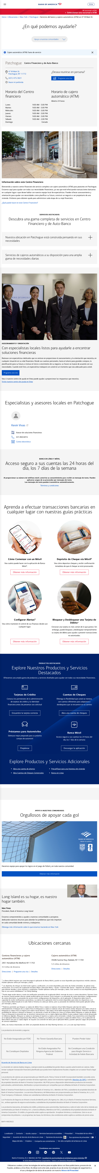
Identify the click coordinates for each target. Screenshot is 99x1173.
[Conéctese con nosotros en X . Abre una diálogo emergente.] (61, 1152)
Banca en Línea (57, 773)
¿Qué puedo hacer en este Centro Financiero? (20, 203)
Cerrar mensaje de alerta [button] (92, 52)
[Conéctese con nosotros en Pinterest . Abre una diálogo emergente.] (53, 1152)
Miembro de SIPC (79, 1080)
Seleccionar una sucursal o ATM (82, 13)
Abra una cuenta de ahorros (24, 769)
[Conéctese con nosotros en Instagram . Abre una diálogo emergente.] (37, 1152)
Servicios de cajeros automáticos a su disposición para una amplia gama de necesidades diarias (49, 255)
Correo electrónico (23, 442)
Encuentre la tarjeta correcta (25, 713)
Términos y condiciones (49, 485)
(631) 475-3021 (15, 78)
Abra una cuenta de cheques (74, 713)
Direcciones (6, 971)
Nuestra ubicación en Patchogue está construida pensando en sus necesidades (49, 237)
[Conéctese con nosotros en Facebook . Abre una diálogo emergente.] (29, 1152)
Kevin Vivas (18, 425)
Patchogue (34, 17)
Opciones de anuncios (54, 1137)
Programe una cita (61, 78)
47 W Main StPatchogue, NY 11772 (17, 72)
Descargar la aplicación (74, 748)
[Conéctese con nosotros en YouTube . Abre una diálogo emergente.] (69, 1152)
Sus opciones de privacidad (79, 1137)
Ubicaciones (13, 17)
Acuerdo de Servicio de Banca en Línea (16, 1062)
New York (24, 17)
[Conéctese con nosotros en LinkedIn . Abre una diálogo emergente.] (45, 1152)
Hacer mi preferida (15, 82)
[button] (4, 4)
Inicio (4, 17)
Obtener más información (25, 572)
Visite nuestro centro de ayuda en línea (17, 381)
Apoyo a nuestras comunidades (46, 39)
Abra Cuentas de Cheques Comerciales (28, 773)
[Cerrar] (95, 1165)
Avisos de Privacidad (69, 1170)
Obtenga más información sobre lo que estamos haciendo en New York (30, 927)
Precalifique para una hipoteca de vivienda (68, 769)
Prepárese (24, 748)
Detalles (34, 971)
